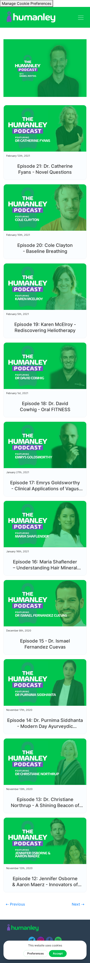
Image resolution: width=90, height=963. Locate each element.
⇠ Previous (15, 904)
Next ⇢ (78, 904)
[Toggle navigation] (81, 17)
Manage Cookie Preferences (26, 3)
